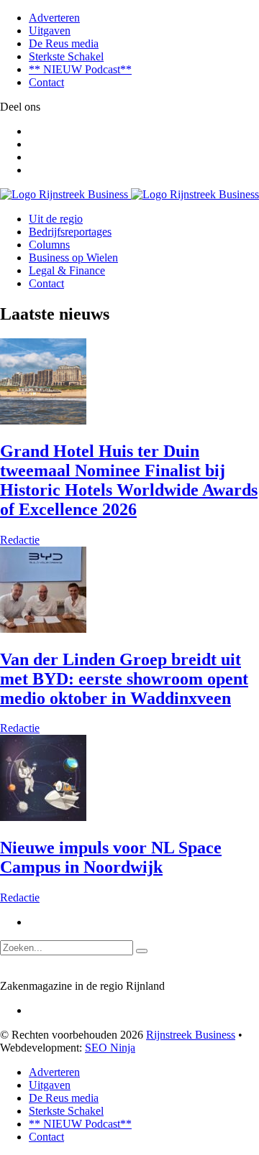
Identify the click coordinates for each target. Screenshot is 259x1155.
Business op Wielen (73, 257)
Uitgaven (50, 30)
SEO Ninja (110, 1048)
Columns (49, 244)
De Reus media (64, 43)
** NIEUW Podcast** (80, 69)
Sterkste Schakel (66, 56)
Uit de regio (56, 219)
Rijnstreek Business (190, 1035)
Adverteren (54, 17)
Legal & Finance (67, 270)
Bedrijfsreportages (70, 232)
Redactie (20, 540)
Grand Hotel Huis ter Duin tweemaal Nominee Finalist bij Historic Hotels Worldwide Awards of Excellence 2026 (129, 480)
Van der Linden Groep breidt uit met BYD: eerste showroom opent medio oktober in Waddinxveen (124, 679)
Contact (46, 82)
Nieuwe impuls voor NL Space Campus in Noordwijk (111, 857)
